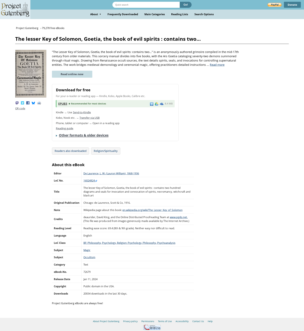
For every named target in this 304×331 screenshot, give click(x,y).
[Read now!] (30, 96)
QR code (20, 108)
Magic (86, 250)
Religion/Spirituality (106, 151)
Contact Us (198, 321)
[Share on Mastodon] (17, 102)
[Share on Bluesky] (33, 102)
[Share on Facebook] (27, 102)
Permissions (147, 321)
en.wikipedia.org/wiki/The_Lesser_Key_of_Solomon (152, 210)
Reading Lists (179, 14)
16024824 (89, 180)
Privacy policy (130, 321)
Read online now (72, 74)
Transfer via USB (89, 118)
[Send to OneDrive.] (162, 104)
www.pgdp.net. (179, 217)
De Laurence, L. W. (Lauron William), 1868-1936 (111, 173)
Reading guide (64, 128)
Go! (186, 4)
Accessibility (182, 321)
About (95, 14)
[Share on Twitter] (22, 102)
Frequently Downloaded (123, 14)
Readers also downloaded (70, 151)
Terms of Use (165, 321)
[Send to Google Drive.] (156, 104)
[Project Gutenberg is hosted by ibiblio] (152, 329)
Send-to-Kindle (82, 112)
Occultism (89, 257)
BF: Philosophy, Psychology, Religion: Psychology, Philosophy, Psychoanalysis (129, 243)
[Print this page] (39, 102)
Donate (292, 4)
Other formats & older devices (83, 135)
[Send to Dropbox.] (151, 104)
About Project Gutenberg (106, 321)
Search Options (204, 14)
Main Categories (154, 14)
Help (210, 321)
